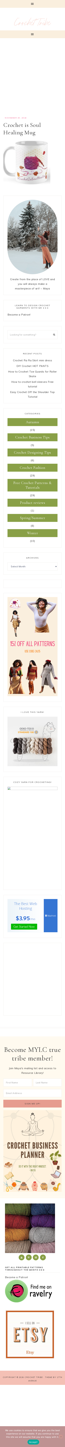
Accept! (33, 1442)
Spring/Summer (32, 518)
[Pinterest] (29, 1257)
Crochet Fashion (32, 468)
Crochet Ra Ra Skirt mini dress (32, 360)
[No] (60, 1436)
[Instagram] (36, 1257)
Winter (32, 533)
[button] (32, 4)
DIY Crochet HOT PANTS (32, 366)
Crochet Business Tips (32, 437)
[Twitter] (22, 1257)
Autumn (32, 422)
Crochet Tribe (32, 24)
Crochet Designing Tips (32, 452)
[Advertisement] (32, 79)
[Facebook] (43, 1257)
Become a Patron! (19, 314)
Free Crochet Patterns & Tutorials (32, 485)
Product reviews (32, 503)
